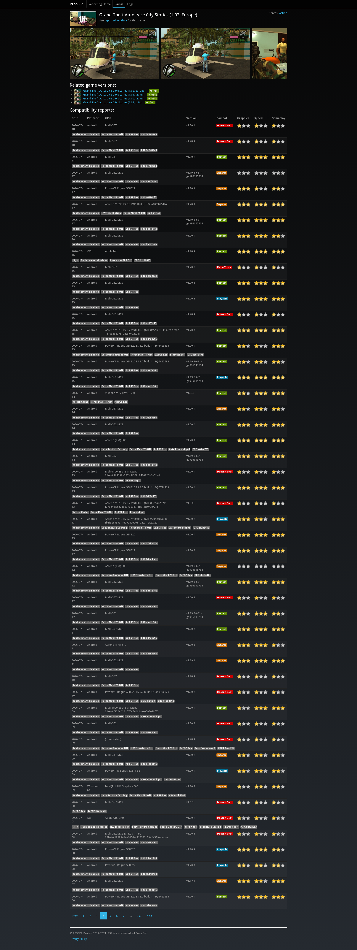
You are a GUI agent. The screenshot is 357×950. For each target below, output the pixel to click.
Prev (75, 915)
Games (119, 4)
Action (283, 13)
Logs (130, 4)
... (131, 915)
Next (149, 915)
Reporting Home (100, 4)
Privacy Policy (78, 939)
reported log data (115, 20)
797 (139, 915)
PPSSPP (76, 4)
